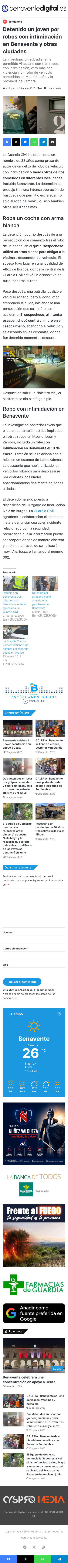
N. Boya (10, 88)
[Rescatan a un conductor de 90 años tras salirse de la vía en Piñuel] (50, 811)
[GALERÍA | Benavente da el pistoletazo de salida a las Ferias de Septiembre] (50, 766)
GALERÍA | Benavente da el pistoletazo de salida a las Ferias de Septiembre (43, 1440)
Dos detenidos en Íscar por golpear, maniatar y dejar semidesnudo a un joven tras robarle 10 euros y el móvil (17, 785)
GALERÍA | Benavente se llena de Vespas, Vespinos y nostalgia (49, 744)
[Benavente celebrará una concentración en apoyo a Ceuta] (17, 728)
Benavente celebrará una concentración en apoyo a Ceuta (17, 744)
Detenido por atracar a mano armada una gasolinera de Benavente (41, 600)
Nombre (8, 932)
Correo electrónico (15, 948)
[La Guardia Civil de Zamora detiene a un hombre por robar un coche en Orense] (15, 632)
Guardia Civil (44, 511)
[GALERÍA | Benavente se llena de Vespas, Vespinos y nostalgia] (50, 728)
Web (5, 964)
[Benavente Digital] (34, 8)
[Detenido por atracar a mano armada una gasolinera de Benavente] (45, 583)
